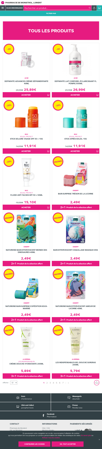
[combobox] (57, 8)
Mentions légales (48, 430)
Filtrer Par (51, 13)
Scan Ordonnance (14, 8)
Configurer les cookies (34, 444)
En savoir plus (86, 435)
